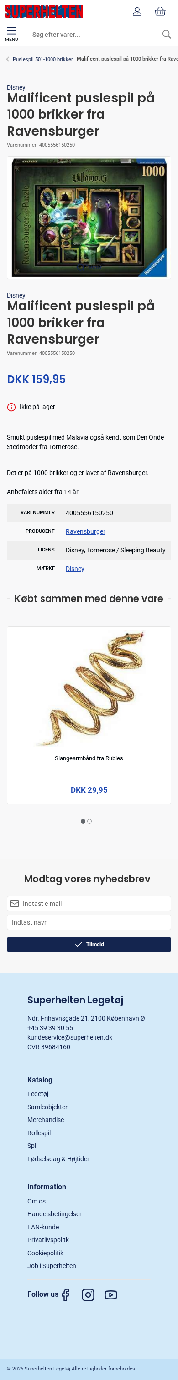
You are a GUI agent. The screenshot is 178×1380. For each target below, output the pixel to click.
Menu (11, 39)
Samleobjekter (47, 1107)
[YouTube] (115, 1295)
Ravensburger (85, 531)
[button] (89, 217)
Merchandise (45, 1119)
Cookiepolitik (45, 1253)
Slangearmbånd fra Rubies (89, 757)
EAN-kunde (43, 1227)
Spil (32, 1145)
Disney (16, 87)
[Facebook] (69, 1295)
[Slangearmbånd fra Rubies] (89, 688)
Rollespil (39, 1133)
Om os (36, 1201)
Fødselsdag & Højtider (58, 1159)
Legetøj (37, 1093)
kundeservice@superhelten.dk (69, 1037)
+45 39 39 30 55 (50, 1027)
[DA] (44, 11)
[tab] (83, 821)
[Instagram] (92, 1295)
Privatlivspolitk (48, 1240)
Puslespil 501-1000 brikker (43, 59)
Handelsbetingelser (54, 1214)
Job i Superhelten (51, 1265)
